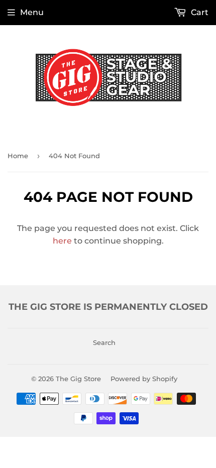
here (62, 241)
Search (104, 342)
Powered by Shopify (144, 379)
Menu (32, 12)
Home (18, 156)
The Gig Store (78, 379)
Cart (198, 12)
